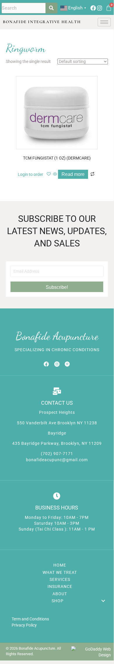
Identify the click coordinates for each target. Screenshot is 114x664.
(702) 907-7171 (57, 453)
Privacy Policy (24, 625)
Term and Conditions (30, 619)
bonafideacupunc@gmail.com (57, 459)
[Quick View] (55, 174)
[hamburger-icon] (104, 22)
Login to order (30, 174)
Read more (73, 174)
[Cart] (108, 7)
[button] (57, 286)
